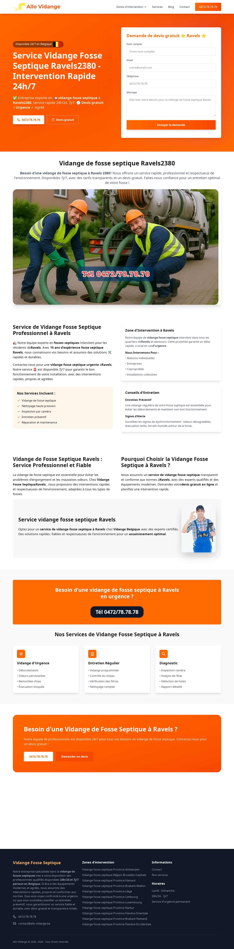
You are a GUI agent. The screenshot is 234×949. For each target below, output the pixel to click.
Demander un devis (74, 756)
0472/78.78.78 (208, 7)
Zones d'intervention (129, 7)
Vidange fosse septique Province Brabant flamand (114, 919)
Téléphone (133, 76)
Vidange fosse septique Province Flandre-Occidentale (116, 924)
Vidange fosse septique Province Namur (108, 908)
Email (130, 60)
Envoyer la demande (171, 125)
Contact (185, 7)
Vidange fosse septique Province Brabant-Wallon (113, 886)
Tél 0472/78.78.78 (117, 611)
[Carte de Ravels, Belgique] (117, 816)
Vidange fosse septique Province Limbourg (110, 897)
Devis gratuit (65, 120)
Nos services (160, 875)
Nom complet (134, 44)
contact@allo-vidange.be (34, 923)
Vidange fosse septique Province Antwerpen (111, 869)
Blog (171, 7)
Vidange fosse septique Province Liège (107, 891)
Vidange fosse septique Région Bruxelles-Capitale (114, 875)
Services (157, 7)
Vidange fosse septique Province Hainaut (109, 880)
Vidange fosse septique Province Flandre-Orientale (115, 913)
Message (132, 92)
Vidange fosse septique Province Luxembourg (112, 902)
